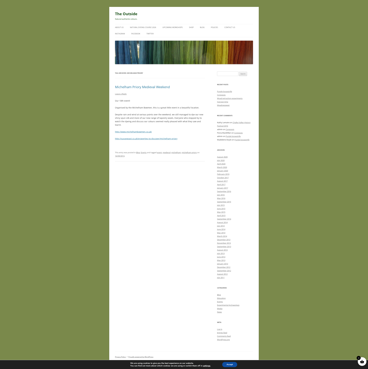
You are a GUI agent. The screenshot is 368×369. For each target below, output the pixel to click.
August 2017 (222, 181)
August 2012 (222, 274)
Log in (219, 329)
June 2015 (221, 208)
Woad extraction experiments (230, 98)
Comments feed (224, 336)
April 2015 (221, 215)
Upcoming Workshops (172, 27)
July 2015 (221, 205)
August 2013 (222, 250)
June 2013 (221, 257)
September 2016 (224, 191)
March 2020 (222, 167)
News (219, 312)
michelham (176, 152)
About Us (119, 27)
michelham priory (189, 152)
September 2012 (224, 270)
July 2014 (221, 226)
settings (206, 366)
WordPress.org (223, 339)
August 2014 (222, 222)
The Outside (126, 13)
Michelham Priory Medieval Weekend (142, 87)
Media (219, 308)
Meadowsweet (223, 105)
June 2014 (221, 229)
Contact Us (229, 27)
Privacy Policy (120, 357)
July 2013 (221, 253)
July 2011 (221, 277)
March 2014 (222, 236)
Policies (214, 27)
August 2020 (222, 157)
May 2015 (221, 212)
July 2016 (221, 195)
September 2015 (224, 201)
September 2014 (224, 219)
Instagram (120, 33)
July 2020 (221, 160)
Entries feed (222, 332)
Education (221, 298)
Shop (191, 27)
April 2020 (221, 164)
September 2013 (224, 246)
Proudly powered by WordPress (140, 357)
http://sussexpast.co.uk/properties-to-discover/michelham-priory (146, 138)
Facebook (135, 33)
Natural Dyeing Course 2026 (143, 27)
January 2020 (222, 170)
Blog (202, 27)
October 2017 (223, 177)
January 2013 (222, 263)
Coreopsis (221, 95)
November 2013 (224, 243)
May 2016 (221, 198)
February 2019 (223, 174)
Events (143, 152)
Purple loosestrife (224, 91)
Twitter (150, 33)
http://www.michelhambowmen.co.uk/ (133, 131)
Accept (230, 364)
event (159, 152)
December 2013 (223, 239)
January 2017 (222, 188)
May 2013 (221, 260)
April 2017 (221, 184)
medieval (166, 152)
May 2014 (221, 232)
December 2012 (223, 267)
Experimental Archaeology (228, 305)
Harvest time (222, 102)
